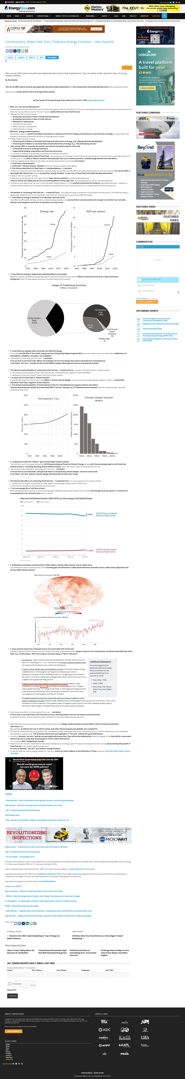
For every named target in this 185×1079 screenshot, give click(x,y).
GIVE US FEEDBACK (13, 1031)
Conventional (43, 16)
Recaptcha (11, 990)
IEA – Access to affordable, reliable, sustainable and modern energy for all (38, 820)
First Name (37, 970)
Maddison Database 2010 (49, 874)
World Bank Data (48, 881)
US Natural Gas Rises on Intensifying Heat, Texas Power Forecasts (100, 21)
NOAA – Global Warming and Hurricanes (22, 906)
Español (21, 57)
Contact (133, 16)
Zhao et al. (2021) (14, 886)
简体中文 (32, 57)
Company (86, 970)
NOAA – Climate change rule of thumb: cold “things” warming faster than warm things (43, 896)
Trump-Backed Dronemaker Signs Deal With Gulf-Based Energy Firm (49, 21)
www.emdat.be (75, 869)
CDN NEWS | (11, 2)
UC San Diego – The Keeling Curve (21, 857)
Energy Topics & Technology (67, 16)
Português (52, 57)
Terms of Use (99, 1073)
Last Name (61, 970)
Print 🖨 (127, 68)
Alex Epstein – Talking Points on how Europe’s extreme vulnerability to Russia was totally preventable (48, 916)
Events (104, 16)
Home (9, 16)
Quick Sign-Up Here (96, 100)
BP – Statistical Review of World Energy (23, 810)
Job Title (110, 970)
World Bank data (12, 815)
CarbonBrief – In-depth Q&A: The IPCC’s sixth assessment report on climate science (42, 901)
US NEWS (21, 2)
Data (116, 16)
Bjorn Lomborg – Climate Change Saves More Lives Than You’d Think (34, 891)
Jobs (124, 16)
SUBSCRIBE (156, 16)
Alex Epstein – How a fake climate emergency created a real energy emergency (40, 800)
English (10, 57)
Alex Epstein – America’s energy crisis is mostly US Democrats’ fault (33, 805)
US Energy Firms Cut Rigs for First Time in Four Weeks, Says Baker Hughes (153, 21)
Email (10, 970)
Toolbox (8, 1053)
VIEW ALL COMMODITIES (147, 302)
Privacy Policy (86, 1073)
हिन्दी (41, 57)
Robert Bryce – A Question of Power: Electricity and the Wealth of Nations (36, 847)
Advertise (144, 16)
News (17, 16)
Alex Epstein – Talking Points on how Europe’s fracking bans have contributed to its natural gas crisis (49, 911)
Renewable (90, 16)
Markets (29, 16)
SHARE (8, 794)
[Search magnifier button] (164, 15)
